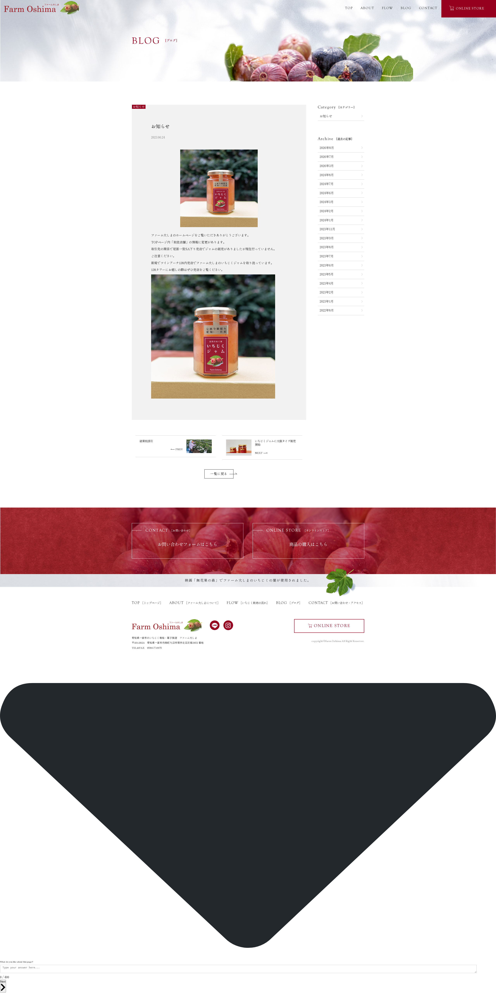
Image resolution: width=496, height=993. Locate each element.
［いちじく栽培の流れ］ (248, 602)
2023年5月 (327, 274)
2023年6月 (327, 265)
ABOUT (367, 8)
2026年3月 (327, 165)
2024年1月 (327, 220)
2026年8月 (327, 147)
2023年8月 (327, 247)
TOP (349, 8)
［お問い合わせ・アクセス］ (336, 602)
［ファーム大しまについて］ (194, 602)
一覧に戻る (218, 473)
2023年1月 (327, 301)
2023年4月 (327, 283)
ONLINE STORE (470, 8)
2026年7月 (327, 156)
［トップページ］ (147, 602)
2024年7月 (327, 183)
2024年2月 (327, 211)
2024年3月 (327, 201)
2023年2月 (327, 292)
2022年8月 (327, 310)
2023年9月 (327, 238)
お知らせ (326, 116)
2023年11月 (327, 229)
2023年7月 (327, 256)
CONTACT (428, 8)
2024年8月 (327, 174)
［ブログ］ (289, 602)
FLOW (387, 8)
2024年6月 (327, 193)
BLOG (406, 8)
